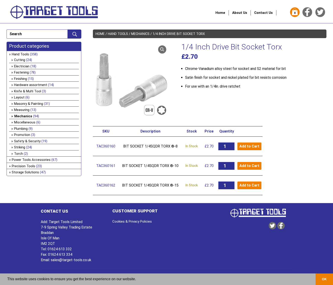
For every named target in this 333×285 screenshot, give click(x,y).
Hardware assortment (30, 85)
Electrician (21, 66)
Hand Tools (118, 34)
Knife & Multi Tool (27, 91)
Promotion (22, 135)
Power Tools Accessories (31, 160)
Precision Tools (23, 166)
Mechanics (140, 34)
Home (220, 13)
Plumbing (21, 129)
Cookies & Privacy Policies (132, 221)
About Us (239, 13)
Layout (19, 97)
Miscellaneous (24, 122)
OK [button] (324, 279)
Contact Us (263, 13)
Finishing (20, 79)
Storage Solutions (25, 172)
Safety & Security (27, 141)
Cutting (19, 60)
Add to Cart (249, 146)
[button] (162, 49)
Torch (18, 154)
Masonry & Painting (28, 104)
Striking (19, 147)
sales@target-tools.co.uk (71, 260)
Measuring (21, 110)
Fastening (21, 72)
